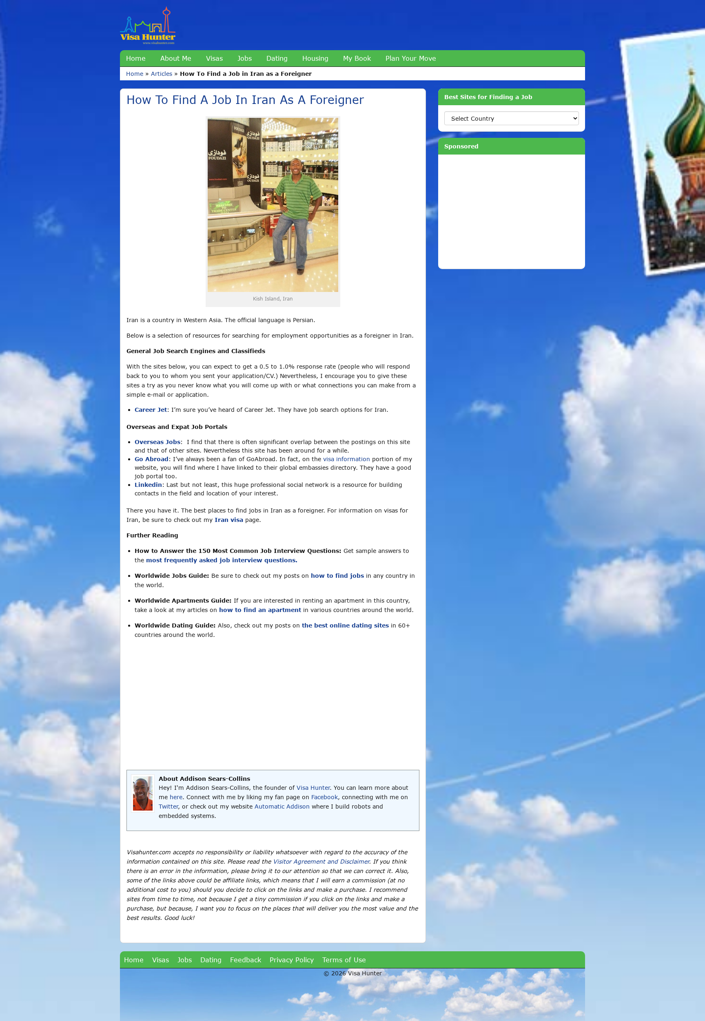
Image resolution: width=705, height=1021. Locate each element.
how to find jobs (337, 575)
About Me (175, 58)
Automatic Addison (282, 806)
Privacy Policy (292, 960)
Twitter (168, 806)
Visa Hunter (313, 787)
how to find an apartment (260, 609)
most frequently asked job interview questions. (221, 560)
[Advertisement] (272, 705)
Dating (277, 58)
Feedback (245, 960)
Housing (315, 58)
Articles (161, 73)
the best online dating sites (345, 625)
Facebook (324, 796)
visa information (346, 458)
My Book (357, 58)
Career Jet (151, 409)
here (176, 796)
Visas (214, 58)
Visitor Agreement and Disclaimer (321, 861)
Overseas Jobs (157, 441)
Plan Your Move (411, 58)
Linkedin (148, 484)
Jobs (244, 58)
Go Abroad (151, 458)
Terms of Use (344, 960)
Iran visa (229, 519)
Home (136, 58)
